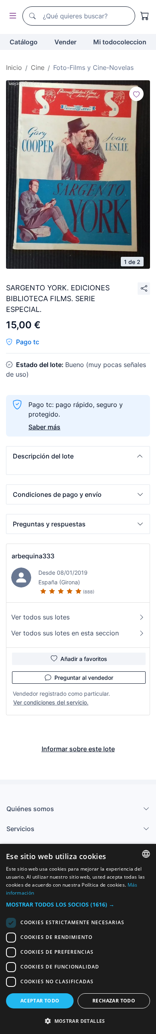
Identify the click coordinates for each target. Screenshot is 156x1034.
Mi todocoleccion (119, 42)
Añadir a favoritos (83, 658)
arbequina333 (33, 556)
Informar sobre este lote (78, 749)
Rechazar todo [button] (113, 1000)
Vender (65, 42)
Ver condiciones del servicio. (50, 702)
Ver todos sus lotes (40, 617)
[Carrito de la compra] (145, 16)
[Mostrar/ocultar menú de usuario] (11, 16)
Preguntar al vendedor (83, 677)
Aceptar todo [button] (40, 1000)
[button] (78, 456)
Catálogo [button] (24, 42)
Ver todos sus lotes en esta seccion (65, 633)
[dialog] (78, 939)
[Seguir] (136, 94)
